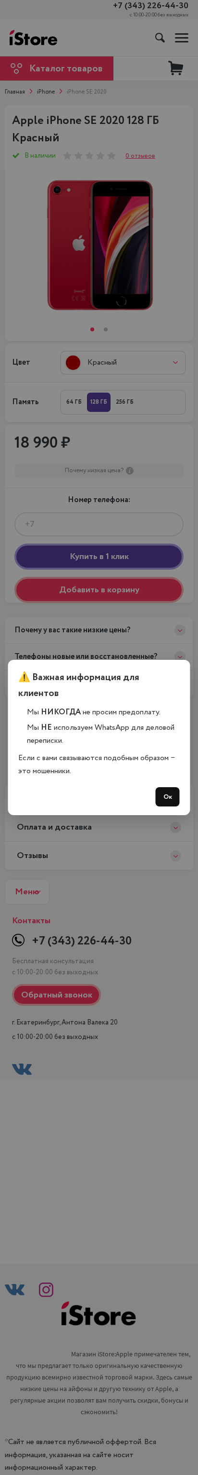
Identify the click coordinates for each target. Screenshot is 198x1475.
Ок (167, 797)
